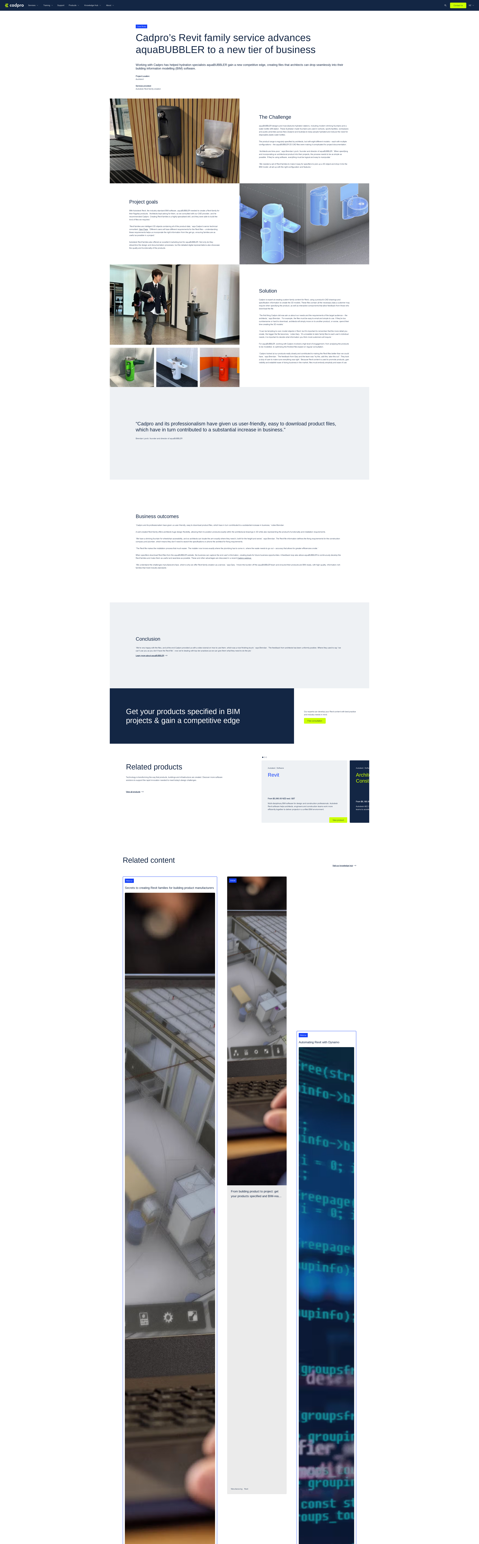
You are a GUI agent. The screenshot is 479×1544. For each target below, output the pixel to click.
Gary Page (143, 229)
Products (72, 5)
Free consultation (314, 721)
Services (31, 5)
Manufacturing (236, 1489)
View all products (133, 792)
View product (338, 820)
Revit (246, 1489)
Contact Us (458, 5)
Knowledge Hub (91, 5)
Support (60, 5)
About (108, 5)
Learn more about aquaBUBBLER (150, 655)
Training (46, 5)
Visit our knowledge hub (343, 865)
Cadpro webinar (244, 558)
